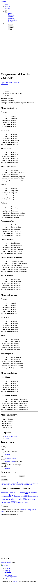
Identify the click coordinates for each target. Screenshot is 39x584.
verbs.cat (3, 1)
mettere (13, 461)
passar (33, 499)
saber (26, 496)
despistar (7, 454)
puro (2, 484)
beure (22, 502)
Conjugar (21, 476)
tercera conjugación (32, 483)
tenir (18, 502)
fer (26, 492)
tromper (14, 458)
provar (18, 493)
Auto (10, 29)
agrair (22, 496)
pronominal (13, 484)
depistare (7, 461)
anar (8, 502)
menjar (22, 493)
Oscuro (11, 27)
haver (12, 495)
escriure (35, 496)
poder (12, 499)
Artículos (7, 8)
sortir (2, 502)
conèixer (3, 496)
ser (24, 498)
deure (7, 499)
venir (30, 493)
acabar (18, 496)
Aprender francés (6, 562)
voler (20, 499)
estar (13, 501)
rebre (5, 502)
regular (7, 438)
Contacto (7, 578)
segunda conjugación (19, 483)
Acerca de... (8, 575)
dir (25, 502)
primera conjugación (11, 436)
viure (27, 502)
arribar (34, 493)
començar (12, 493)
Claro (10, 25)
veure (3, 499)
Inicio (6, 5)
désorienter (8, 458)
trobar (7, 493)
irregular (24, 484)
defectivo (29, 484)
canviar (28, 499)
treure (7, 496)
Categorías (4, 479)
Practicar (7, 6)
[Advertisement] (19, 51)
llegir (16, 499)
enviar (31, 496)
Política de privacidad (11, 577)
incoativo (6, 484)
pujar (3, 493)
